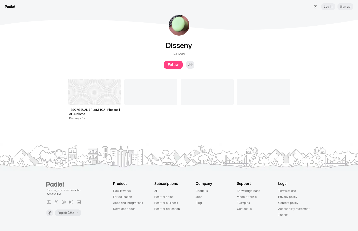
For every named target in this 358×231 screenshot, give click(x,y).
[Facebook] (63, 202)
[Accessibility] (49, 212)
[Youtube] (48, 202)
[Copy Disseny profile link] (190, 65)
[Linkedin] (78, 202)
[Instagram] (71, 202)
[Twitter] (56, 202)
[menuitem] (315, 6)
